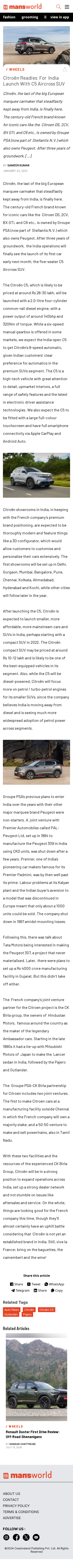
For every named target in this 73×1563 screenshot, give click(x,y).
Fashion (9, 17)
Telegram (23, 1290)
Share (18, 1284)
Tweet (36, 1284)
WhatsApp (56, 1284)
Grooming (30, 17)
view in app (59, 17)
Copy (59, 1290)
